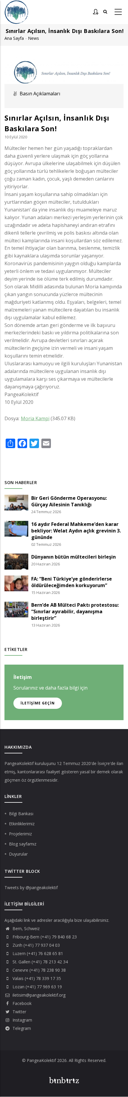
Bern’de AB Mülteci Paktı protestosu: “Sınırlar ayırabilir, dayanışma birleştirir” (75, 611)
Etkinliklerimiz (22, 823)
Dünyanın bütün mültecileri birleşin (73, 557)
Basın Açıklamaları (40, 93)
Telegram (21, 1028)
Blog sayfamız (22, 844)
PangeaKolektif (19, 763)
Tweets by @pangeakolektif (31, 887)
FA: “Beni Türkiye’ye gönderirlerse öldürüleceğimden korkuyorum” (71, 582)
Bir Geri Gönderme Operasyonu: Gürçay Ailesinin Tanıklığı (69, 501)
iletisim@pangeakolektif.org (38, 995)
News (33, 38)
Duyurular (18, 854)
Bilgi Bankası (21, 813)
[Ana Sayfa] (16, 12)
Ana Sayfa (14, 38)
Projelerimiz (20, 834)
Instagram (21, 1020)
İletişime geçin (38, 703)
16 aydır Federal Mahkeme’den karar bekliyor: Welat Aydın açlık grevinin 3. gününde (76, 530)
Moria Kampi (35, 418)
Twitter (18, 1011)
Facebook (21, 1003)
